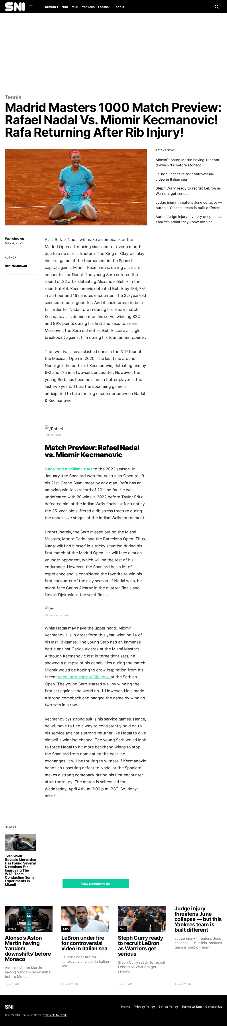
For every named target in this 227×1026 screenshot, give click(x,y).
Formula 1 (50, 7)
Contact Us (213, 1006)
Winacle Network (56, 1015)
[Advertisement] (113, 53)
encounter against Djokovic (84, 677)
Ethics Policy (168, 1006)
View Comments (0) (95, 884)
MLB (75, 7)
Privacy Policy (144, 1006)
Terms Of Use (192, 1006)
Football (104, 7)
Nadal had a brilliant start (69, 469)
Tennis (119, 7)
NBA (65, 7)
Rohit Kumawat (16, 266)
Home (125, 1006)
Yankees (88, 7)
